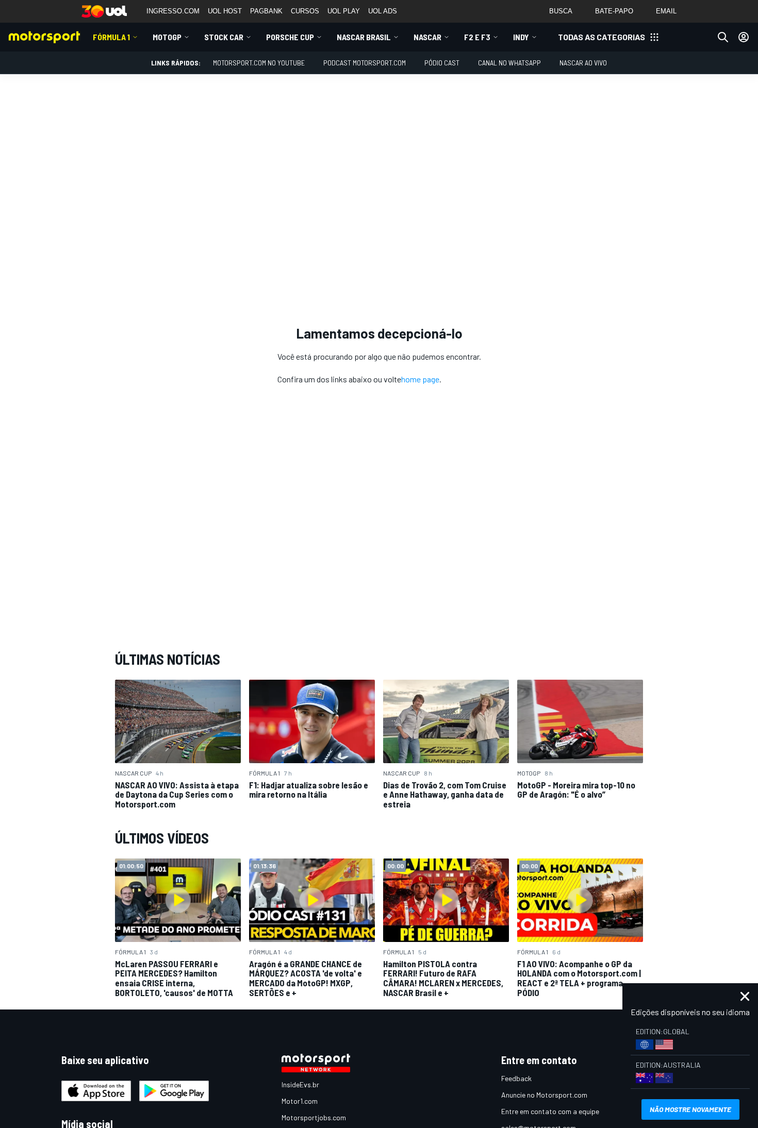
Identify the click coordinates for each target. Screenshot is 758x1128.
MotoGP (167, 37)
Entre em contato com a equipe (550, 1111)
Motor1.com (300, 1101)
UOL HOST (225, 11)
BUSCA (560, 11)
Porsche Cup (290, 37)
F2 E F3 (477, 37)
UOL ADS (382, 11)
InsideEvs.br (300, 1084)
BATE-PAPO (614, 11)
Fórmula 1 (111, 37)
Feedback (516, 1078)
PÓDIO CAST (441, 62)
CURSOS (305, 11)
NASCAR (427, 37)
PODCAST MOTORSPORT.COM (364, 62)
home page (420, 379)
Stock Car (223, 37)
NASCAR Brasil (364, 37)
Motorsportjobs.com (314, 1117)
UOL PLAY (343, 11)
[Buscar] (723, 37)
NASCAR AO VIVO (583, 62)
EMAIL (666, 11)
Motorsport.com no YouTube (259, 62)
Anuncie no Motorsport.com (544, 1094)
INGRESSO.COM (173, 11)
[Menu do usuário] (743, 37)
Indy (521, 37)
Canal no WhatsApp (509, 62)
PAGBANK (266, 11)
